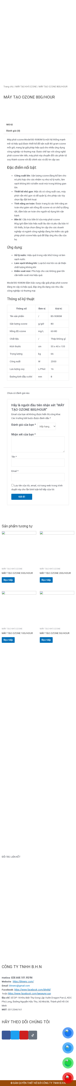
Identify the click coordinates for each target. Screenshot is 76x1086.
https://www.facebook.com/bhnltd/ (32, 989)
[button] (5, 880)
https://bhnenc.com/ (23, 981)
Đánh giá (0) (13, 130)
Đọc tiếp (8, 579)
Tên (14, 456)
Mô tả (9, 124)
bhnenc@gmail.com (19, 985)
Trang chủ (8, 86)
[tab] (38, 124)
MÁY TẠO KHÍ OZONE (26, 86)
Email (14, 471)
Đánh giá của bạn (23, 424)
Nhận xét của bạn (23, 434)
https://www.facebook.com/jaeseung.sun (29, 993)
